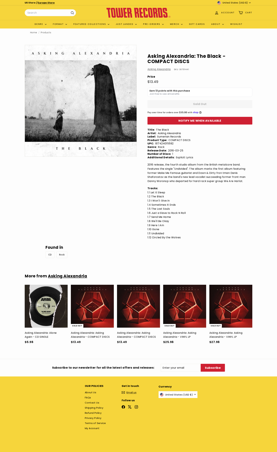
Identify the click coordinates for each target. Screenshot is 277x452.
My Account (92, 428)
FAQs (88, 397)
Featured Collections (90, 24)
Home (33, 32)
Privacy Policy (93, 418)
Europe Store (46, 2)
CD (50, 254)
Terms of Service (95, 423)
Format (59, 24)
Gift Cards (197, 24)
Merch (175, 24)
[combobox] (50, 12)
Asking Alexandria (159, 69)
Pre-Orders (152, 24)
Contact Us (92, 402)
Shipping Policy (94, 407)
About (216, 24)
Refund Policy (93, 413)
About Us (90, 392)
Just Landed (125, 24)
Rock (62, 254)
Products (46, 32)
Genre (39, 24)
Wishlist (236, 24)
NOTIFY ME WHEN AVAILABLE (199, 121)
